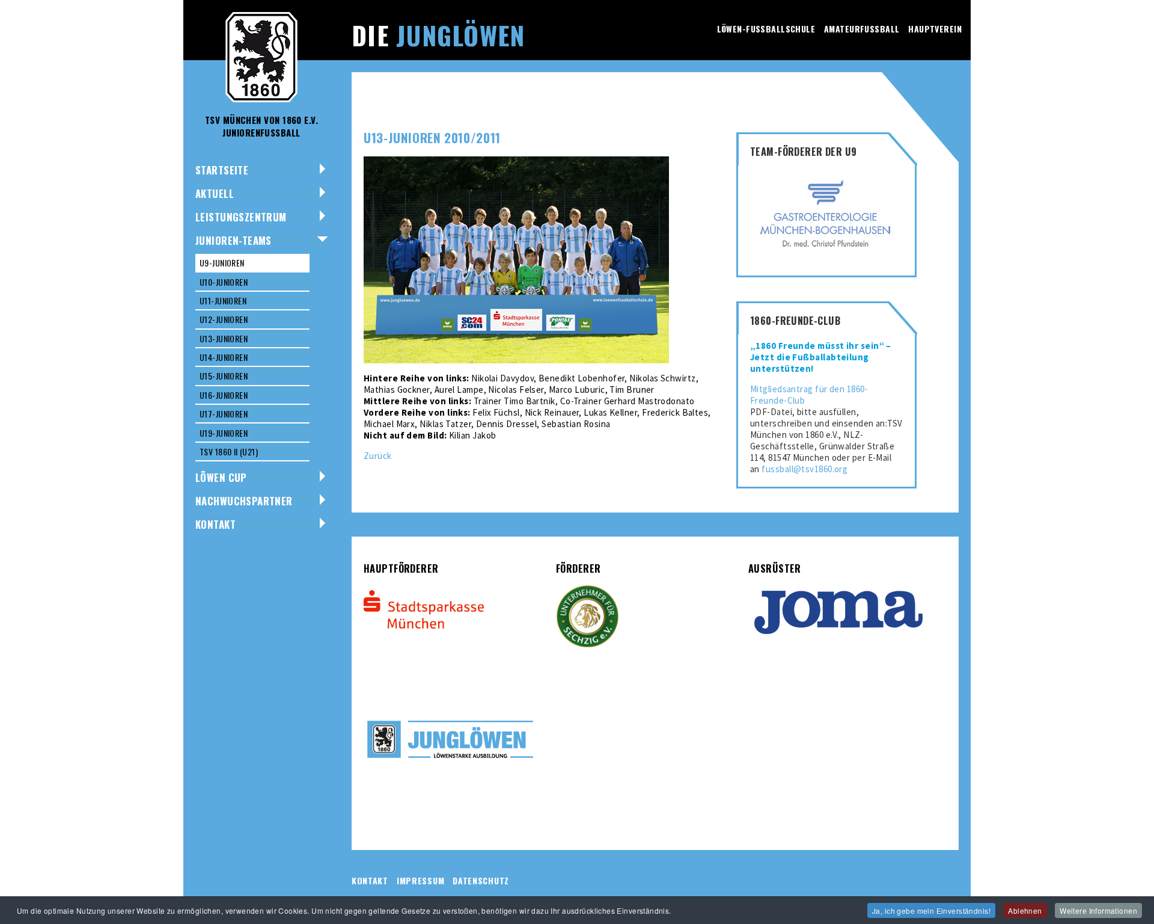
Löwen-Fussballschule (766, 28)
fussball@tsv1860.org (804, 469)
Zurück (378, 455)
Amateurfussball (861, 28)
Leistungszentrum (241, 216)
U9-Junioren (222, 262)
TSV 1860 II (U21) (229, 451)
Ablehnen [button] (1025, 910)
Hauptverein (935, 28)
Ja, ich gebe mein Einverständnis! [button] (931, 910)
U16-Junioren (224, 395)
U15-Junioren (224, 375)
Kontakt (215, 524)
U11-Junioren (223, 300)
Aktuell (214, 193)
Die (438, 35)
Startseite (221, 169)
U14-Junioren (224, 357)
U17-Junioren (224, 413)
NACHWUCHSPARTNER (244, 500)
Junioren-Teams (233, 240)
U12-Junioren (224, 319)
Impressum (420, 880)
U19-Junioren (224, 433)
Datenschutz (481, 880)
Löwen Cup (221, 477)
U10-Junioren (224, 282)
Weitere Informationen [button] (1098, 910)
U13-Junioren (224, 338)
